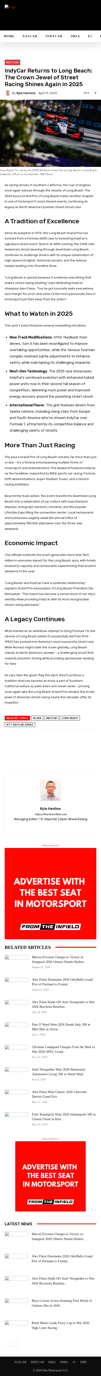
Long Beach (70, 718)
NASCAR (20, 1362)
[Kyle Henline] (8, 93)
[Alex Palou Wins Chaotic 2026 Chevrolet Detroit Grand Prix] (16, 1098)
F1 (74, 1362)
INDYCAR (12, 62)
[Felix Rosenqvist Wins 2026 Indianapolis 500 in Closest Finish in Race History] (16, 1120)
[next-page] (15, 1344)
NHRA (64, 1362)
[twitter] (59, 826)
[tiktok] (50, 826)
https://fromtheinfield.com (51, 814)
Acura (37, 718)
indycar (51, 718)
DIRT (83, 1362)
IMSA (52, 1362)
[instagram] (42, 826)
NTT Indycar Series (20, 724)
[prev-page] (8, 1344)
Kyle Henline (25, 93)
